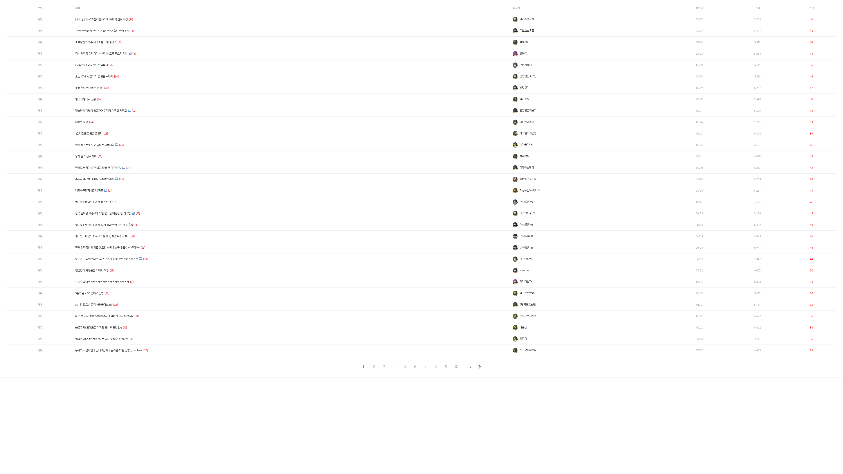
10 (456, 366)
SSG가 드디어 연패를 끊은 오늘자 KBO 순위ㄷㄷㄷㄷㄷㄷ (106, 259)
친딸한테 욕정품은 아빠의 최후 (92, 270)
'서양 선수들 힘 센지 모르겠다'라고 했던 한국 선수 (102, 30)
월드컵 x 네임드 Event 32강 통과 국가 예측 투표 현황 (104, 224)
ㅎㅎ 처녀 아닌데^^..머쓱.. (89, 88)
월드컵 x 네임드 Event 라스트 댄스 (94, 202)
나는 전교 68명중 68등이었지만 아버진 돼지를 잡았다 (104, 316)
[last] (480, 367)
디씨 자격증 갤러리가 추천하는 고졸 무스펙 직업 (101, 53)
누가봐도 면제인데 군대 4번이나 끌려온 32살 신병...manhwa (108, 350)
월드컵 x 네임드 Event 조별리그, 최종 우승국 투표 (102, 236)
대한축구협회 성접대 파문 (89, 190)
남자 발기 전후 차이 (86, 156)
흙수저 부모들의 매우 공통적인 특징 (94, 179)
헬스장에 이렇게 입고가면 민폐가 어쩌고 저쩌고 (101, 110)
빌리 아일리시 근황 (85, 99)
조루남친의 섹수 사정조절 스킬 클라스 (96, 42)
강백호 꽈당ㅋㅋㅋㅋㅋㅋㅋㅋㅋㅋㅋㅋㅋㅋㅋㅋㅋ (102, 282)
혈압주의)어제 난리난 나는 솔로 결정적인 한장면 (101, 339)
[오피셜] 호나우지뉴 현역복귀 (91, 65)
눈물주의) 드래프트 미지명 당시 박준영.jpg (98, 327)
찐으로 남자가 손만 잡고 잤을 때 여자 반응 (98, 167)
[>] (470, 367)
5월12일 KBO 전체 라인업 (89, 293)
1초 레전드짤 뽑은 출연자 (88, 133)
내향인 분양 (81, 122)
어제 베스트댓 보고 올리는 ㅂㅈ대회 (94, 145)
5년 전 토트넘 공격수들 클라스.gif (93, 304)
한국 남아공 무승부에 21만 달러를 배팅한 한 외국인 (103, 213)
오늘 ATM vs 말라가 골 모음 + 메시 (94, 76)
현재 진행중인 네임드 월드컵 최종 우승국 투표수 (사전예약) (107, 247)
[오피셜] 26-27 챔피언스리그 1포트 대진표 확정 (101, 19)
